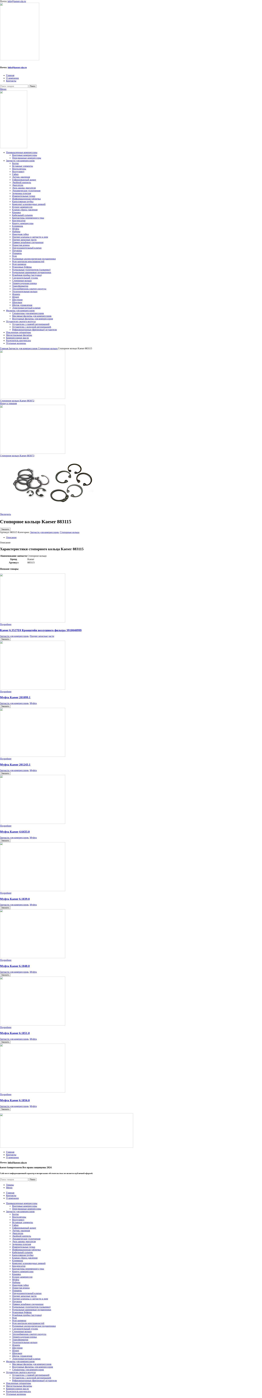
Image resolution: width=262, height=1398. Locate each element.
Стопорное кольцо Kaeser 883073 (17, 455)
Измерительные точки (23, 196)
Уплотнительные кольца (24, 291)
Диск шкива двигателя (24, 188)
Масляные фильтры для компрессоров (31, 316)
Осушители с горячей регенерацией (30, 324)
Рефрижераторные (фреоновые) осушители (34, 329)
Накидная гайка (20, 234)
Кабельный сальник (22, 215)
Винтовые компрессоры (24, 155)
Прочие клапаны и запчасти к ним (30, 237)
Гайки (15, 174)
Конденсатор (18, 220)
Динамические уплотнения (26, 190)
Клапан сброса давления (24, 209)
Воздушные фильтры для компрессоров (32, 318)
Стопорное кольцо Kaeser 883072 (17, 400)
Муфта (15, 228)
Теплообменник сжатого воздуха (29, 288)
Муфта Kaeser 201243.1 (15, 764)
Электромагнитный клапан (26, 308)
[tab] (134, 537)
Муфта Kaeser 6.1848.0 (15, 966)
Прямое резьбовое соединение (28, 242)
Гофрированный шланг (24, 179)
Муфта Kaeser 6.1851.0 (15, 1033)
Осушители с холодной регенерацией (31, 327)
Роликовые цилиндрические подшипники (34, 258)
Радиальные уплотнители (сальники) (31, 269)
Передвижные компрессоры (26, 158)
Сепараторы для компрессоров (28, 313)
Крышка (16, 212)
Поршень (17, 253)
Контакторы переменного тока (28, 218)
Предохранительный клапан (27, 248)
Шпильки (17, 302)
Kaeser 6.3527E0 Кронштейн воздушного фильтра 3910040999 (41, 630)
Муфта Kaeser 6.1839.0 (15, 898)
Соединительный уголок (25, 278)
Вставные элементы (22, 166)
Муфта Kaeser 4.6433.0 (15, 831)
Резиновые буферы (22, 267)
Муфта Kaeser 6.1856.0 (15, 1100)
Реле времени (19, 264)
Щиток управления (22, 305)
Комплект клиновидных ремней (28, 204)
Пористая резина (21, 245)
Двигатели (17, 185)
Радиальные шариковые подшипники (31, 272)
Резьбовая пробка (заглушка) (27, 275)
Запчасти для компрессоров (23, 348)
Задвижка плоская (21, 193)
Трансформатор (20, 286)
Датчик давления (21, 177)
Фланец (16, 294)
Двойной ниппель (21, 182)
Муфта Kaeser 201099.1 (15, 697)
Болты (15, 163)
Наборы (16, 231)
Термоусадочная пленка (24, 283)
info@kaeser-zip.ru (17, 1)
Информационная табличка (26, 198)
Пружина (17, 250)
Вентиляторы (19, 168)
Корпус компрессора (22, 223)
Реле (14, 256)
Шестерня (17, 299)
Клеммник (17, 226)
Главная (4, 348)
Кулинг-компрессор (22, 207)
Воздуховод (18, 171)
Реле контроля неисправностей (28, 261)
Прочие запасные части (24, 239)
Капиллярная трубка (22, 201)
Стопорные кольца (22, 280)
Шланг (15, 297)
